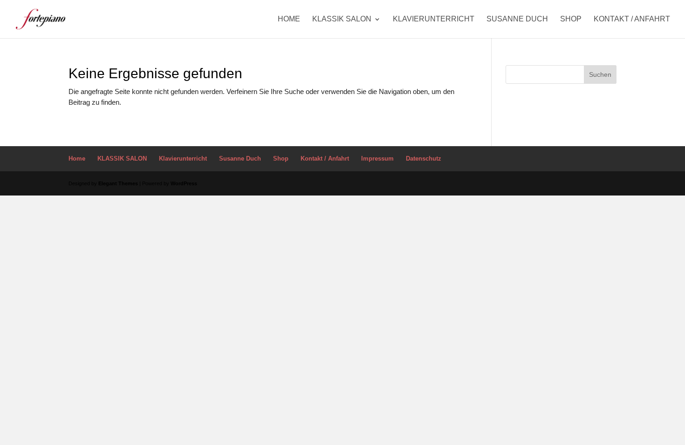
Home (289, 19)
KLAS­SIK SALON (122, 158)
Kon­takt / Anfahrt (632, 19)
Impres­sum (377, 158)
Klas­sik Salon (341, 19)
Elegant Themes (118, 183)
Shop (571, 19)
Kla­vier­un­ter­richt (433, 19)
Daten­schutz (423, 158)
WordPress (184, 183)
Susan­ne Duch (517, 19)
